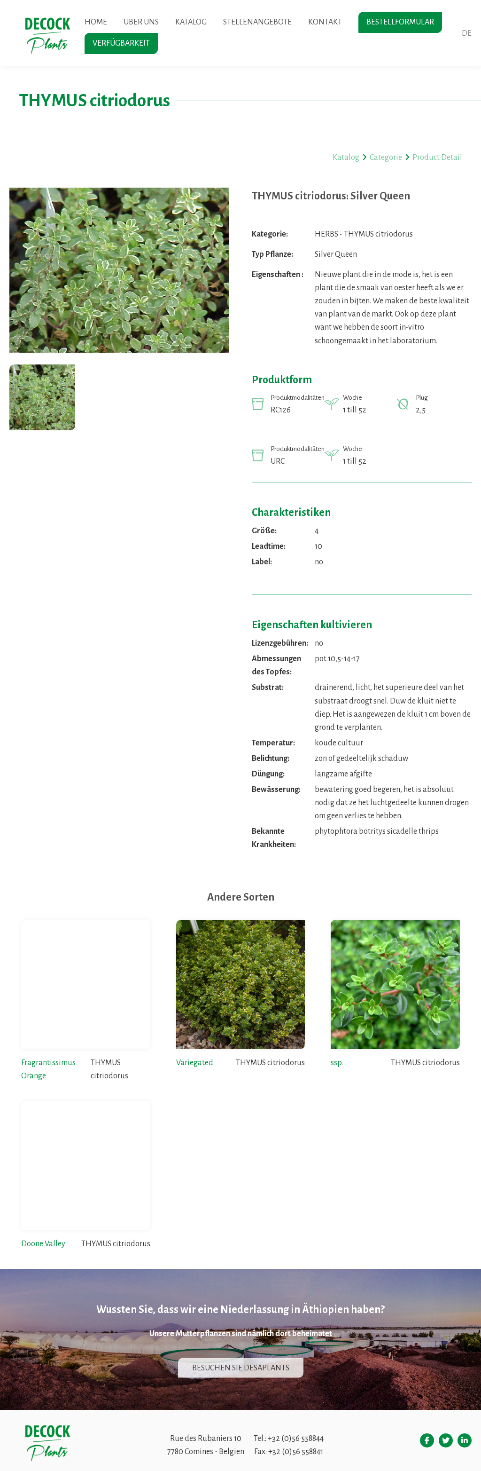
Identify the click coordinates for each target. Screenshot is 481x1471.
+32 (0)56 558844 (296, 1438)
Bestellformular (400, 22)
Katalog (191, 22)
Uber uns (141, 22)
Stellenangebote (257, 22)
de (467, 33)
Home (96, 22)
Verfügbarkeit (121, 43)
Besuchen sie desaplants (240, 1368)
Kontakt (325, 22)
